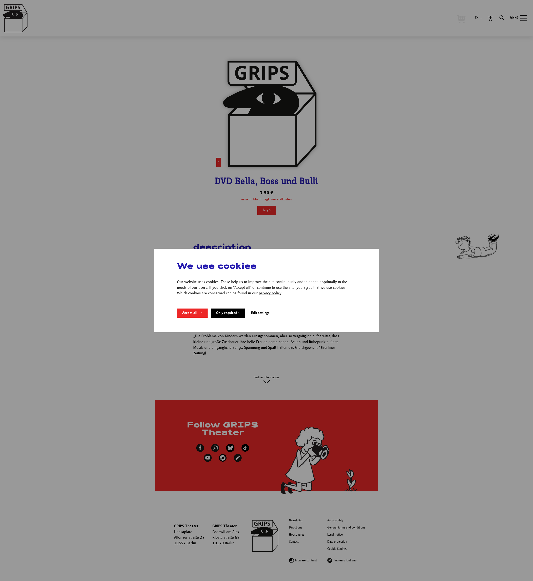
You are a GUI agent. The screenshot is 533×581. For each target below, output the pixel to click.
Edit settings (260, 313)
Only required (226, 313)
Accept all (189, 313)
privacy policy (270, 293)
